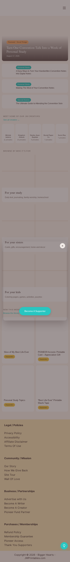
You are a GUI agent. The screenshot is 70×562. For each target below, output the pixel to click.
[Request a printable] (64, 545)
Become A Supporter (35, 311)
